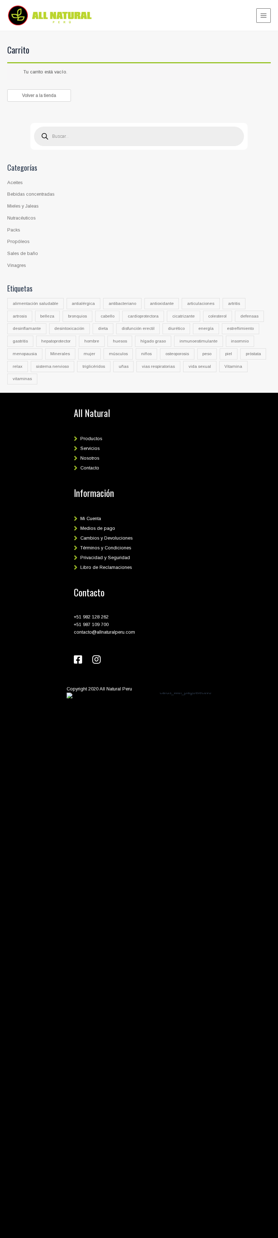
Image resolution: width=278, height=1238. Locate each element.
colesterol (217, 316)
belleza (47, 316)
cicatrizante (183, 316)
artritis (234, 303)
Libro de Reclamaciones (106, 567)
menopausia (25, 354)
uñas (124, 366)
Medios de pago (97, 528)
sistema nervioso (52, 366)
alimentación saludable (35, 303)
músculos (118, 354)
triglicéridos (94, 366)
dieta (103, 328)
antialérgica (83, 303)
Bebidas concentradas (30, 194)
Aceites (14, 182)
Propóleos (18, 241)
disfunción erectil (138, 328)
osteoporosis (177, 354)
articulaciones (200, 303)
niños (146, 354)
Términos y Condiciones (105, 547)
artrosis (20, 316)
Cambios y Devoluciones (106, 538)
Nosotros (89, 458)
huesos (120, 341)
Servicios (90, 448)
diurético (176, 328)
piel (228, 354)
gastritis (20, 341)
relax (17, 366)
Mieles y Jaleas (22, 206)
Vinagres (16, 265)
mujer (89, 354)
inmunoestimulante (199, 341)
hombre (91, 341)
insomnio (240, 341)
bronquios (77, 316)
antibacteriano (122, 303)
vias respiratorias (158, 366)
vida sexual (200, 366)
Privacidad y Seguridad (105, 557)
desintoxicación (69, 328)
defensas (249, 316)
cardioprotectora (143, 316)
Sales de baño (22, 253)
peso (206, 354)
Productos (91, 438)
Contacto (89, 468)
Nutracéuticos (21, 218)
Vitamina (233, 366)
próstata (253, 354)
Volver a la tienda (39, 95)
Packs (13, 230)
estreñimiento (240, 328)
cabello (107, 316)
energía (206, 328)
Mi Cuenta (90, 518)
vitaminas (22, 378)
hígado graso (153, 341)
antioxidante (162, 303)
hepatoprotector (56, 341)
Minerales (60, 354)
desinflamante (27, 328)
